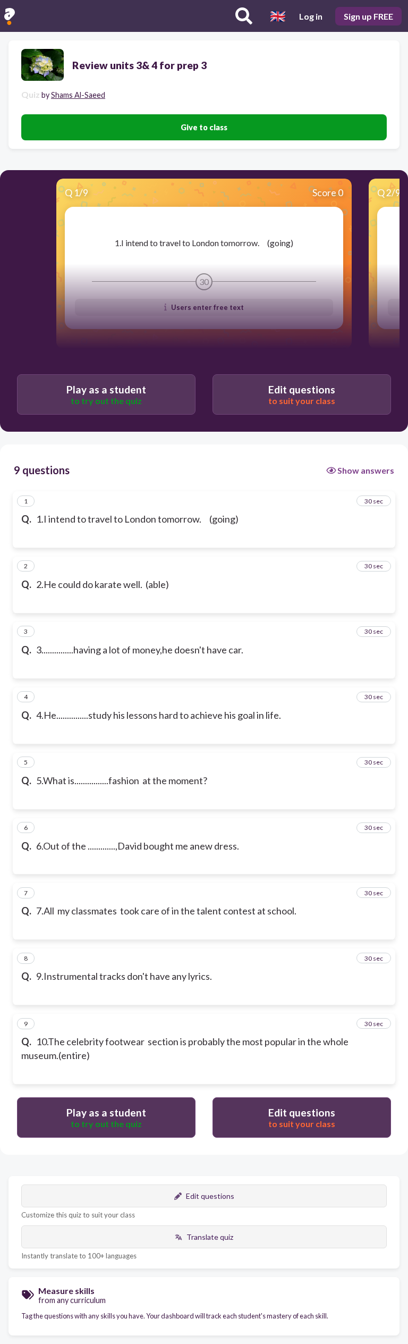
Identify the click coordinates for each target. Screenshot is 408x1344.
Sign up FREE (368, 16)
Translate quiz (209, 1236)
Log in (310, 16)
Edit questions (210, 1195)
